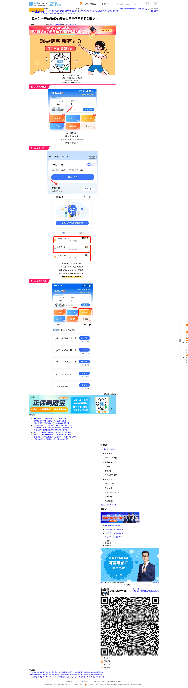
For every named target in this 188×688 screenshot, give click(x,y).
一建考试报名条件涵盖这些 (114, 533)
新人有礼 (186, 328)
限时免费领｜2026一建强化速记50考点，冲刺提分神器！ (53, 428)
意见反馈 (186, 358)
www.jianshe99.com (84, 681)
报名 (45, 11)
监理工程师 (83, 672)
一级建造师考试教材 (113, 11)
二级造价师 (57, 677)
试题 (48, 672)
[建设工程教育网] (45, 4)
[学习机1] (72, 35)
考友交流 (147, 9)
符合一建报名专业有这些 (113, 537)
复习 (50, 677)
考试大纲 (97, 11)
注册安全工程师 (58, 674)
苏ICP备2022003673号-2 (65, 684)
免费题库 (141, 9)
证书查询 (61, 11)
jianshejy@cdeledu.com (117, 684)
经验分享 (91, 11)
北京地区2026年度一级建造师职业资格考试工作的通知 (52, 432)
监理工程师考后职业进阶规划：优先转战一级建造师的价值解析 (55, 437)
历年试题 (103, 11)
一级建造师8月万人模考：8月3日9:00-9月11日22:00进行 (53, 425)
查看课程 (113, 505)
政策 (43, 677)
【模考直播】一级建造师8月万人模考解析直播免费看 (52, 423)
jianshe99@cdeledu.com (137, 684)
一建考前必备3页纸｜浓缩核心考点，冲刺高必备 (50, 418)
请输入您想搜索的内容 (123, 4)
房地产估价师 (57, 672)
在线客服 (186, 350)
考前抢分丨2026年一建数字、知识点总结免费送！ (51, 421)
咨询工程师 (83, 674)
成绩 (51, 672)
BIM (86, 677)
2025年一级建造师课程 (113, 525)
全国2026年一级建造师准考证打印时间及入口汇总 (51, 430)
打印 (70, 24)
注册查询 (67, 11)
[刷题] (72, 413)
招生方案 (123, 9)
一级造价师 (32, 677)
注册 (156, 4)
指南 (37, 672)
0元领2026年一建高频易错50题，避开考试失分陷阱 (51, 439)
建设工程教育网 (55, 24)
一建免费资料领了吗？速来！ (115, 529)
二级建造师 (32, 674)
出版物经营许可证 (78, 684)
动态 (40, 677)
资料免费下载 (100, 677)
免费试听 (135, 9)
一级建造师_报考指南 (108, 449)
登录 (147, 4)
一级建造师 (36, 12)
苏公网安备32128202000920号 (95, 684)
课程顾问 (186, 335)
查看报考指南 (105, 505)
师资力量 (129, 9)
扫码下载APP (137, 589)
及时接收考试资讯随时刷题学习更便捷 (146, 591)
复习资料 (85, 11)
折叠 (180, 340)
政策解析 (73, 11)
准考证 (49, 11)
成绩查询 (55, 11)
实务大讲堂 (91, 677)
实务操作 (82, 677)
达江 (102, 582)
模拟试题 (79, 11)
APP (186, 342)
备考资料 (61, 13)
